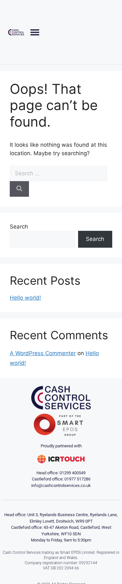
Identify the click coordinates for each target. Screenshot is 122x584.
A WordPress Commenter (43, 353)
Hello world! (25, 297)
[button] (35, 32)
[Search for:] (58, 173)
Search (19, 226)
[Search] (19, 189)
